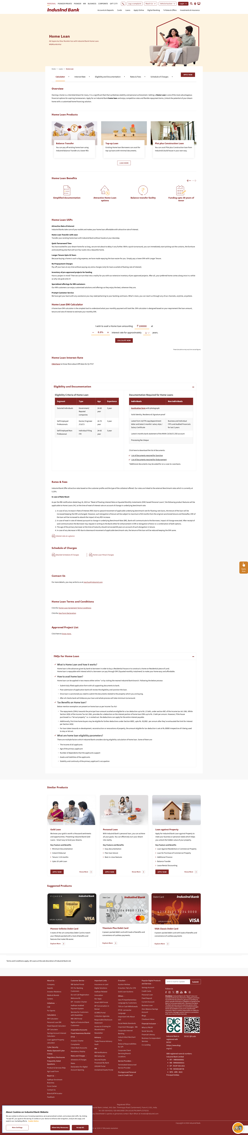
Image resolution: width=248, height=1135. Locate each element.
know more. (66, 633)
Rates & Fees (135, 76)
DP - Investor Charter (79, 1002)
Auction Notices (124, 984)
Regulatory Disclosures (56, 1057)
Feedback (51, 1097)
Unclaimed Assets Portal (103, 1070)
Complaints (75, 1044)
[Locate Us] (195, 3)
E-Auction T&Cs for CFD (127, 988)
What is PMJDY (147, 1027)
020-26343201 (107, 1110)
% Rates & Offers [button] (170, 10)
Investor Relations (54, 991)
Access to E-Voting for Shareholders (102, 1028)
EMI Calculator (52, 1018)
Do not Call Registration (80, 995)
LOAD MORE (124, 163)
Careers (50, 999)
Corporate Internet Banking (125, 1032)
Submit (195, 982)
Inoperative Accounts (79, 1030)
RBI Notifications (100, 1052)
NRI (84, 3)
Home (54, 69)
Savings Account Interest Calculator (56, 1035)
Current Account (148, 1002)
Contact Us (51, 1090)
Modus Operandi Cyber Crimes (56, 1052)
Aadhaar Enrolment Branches (54, 1081)
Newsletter (98, 1033)
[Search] (191, 3)
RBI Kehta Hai (99, 1056)
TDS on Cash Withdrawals (128, 1006)
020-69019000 (119, 1110)
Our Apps (98, 999)
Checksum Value (148, 1019)
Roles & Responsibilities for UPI (127, 1045)
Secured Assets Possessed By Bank (101, 1061)
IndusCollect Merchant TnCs (126, 1039)
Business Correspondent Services (151, 1040)
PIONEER (77, 3)
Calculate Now (124, 340)
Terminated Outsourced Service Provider (127, 1066)
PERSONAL (51, 3)
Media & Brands (53, 995)
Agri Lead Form (53, 1071)
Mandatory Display (78, 1051)
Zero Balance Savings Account (150, 1010)
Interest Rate (80, 76)
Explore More (55, 943)
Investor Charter (77, 1041)
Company (51, 984)
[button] (199, 3)
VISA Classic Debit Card (166, 928)
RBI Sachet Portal (77, 984)
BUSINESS (92, 3)
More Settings (17, 1127)
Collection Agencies (101, 1016)
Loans (61, 69)
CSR (48, 1007)
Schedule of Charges (159, 76)
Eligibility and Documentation (108, 76)
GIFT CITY (114, 3)
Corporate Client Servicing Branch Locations (124, 1053)
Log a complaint (134, 3)
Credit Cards (146, 991)
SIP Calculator (52, 1029)
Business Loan (147, 1005)
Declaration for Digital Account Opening (79, 1068)
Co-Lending (146, 1045)
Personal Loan (110, 829)
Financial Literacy (148, 1034)
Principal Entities (172, 1075)
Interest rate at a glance (65, 536)
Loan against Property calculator (55, 1041)
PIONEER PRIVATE (65, 3)
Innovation (98, 995)
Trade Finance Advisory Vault (103, 1043)
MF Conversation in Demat (101, 1007)
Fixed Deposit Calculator (56, 1026)
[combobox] (146, 333)
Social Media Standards (127, 1023)
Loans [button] (127, 10)
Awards (50, 988)
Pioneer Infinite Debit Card (64, 928)
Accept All (80, 1127)
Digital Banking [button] (153, 10)
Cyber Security (52, 1047)
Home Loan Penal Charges (103, 554)
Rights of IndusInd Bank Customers (80, 1024)
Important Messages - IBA (128, 1027)
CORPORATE (103, 3)
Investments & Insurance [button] (190, 10)
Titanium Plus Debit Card (115, 928)
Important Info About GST (126, 1018)
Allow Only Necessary (60, 1127)
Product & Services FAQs (56, 1068)
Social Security (147, 1031)
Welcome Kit (75, 998)
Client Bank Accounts (79, 1048)
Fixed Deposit (147, 998)
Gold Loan (55, 829)
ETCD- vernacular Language (124, 1012)
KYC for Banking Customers (77, 989)
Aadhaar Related (100, 991)
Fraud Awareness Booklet (80, 1033)
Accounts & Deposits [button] (106, 10)
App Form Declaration (67, 613)
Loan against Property (166, 829)
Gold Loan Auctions (125, 991)
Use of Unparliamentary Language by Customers (127, 1001)
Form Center (52, 1086)
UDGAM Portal (99, 1066)
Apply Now (188, 75)
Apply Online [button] (139, 10)
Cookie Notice (33, 1121)
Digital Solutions (100, 988)
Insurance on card (101, 984)
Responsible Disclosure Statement (103, 1021)
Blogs (144, 1015)
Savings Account (148, 987)
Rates (73, 1063)
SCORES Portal (100, 1012)
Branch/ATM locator (54, 1093)
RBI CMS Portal (76, 1018)
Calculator (60, 76)
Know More (83, 872)
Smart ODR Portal (101, 1002)
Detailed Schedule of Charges (67, 554)
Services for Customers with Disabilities (79, 1014)
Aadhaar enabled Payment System (77, 1007)
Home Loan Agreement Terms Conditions (75, 608)
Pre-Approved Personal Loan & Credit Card (127, 1074)
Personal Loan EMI (54, 1022)
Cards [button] (119, 10)
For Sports (51, 1010)
